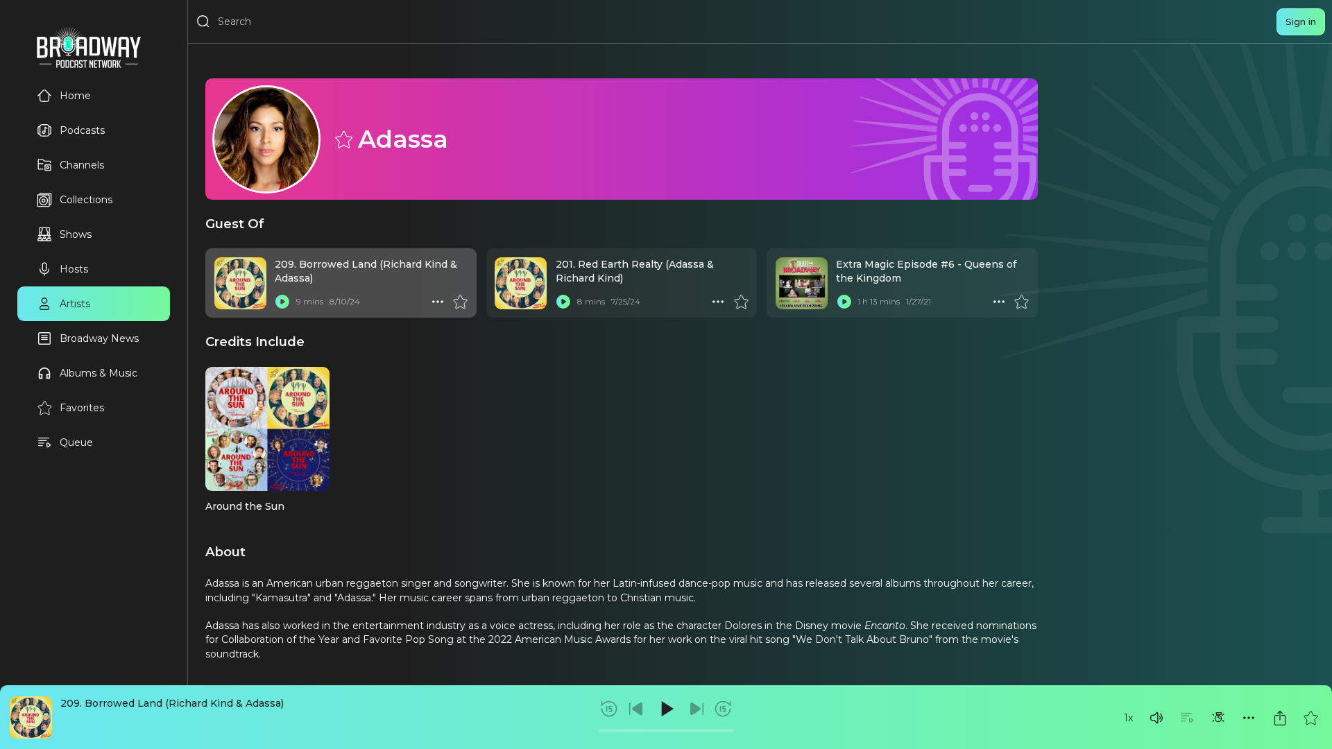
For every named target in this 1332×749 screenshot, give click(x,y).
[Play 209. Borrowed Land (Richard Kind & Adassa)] (282, 301)
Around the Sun (244, 506)
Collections (86, 199)
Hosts (74, 269)
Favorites (82, 408)
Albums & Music (98, 373)
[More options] (1248, 717)
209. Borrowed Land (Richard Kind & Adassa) (172, 703)
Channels (82, 165)
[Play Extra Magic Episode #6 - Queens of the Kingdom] (843, 301)
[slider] (666, 730)
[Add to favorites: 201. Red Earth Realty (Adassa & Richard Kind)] (741, 301)
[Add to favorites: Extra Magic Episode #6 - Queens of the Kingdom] (1021, 301)
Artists (75, 304)
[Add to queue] (1187, 718)
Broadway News (99, 338)
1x (1128, 718)
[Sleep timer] (1218, 717)
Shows (76, 234)
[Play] (666, 709)
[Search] (203, 21)
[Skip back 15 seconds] (609, 708)
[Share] (1280, 718)
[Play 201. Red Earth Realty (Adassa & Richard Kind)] (563, 301)
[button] (1156, 717)
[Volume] (1156, 717)
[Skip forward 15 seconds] (723, 708)
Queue (76, 442)
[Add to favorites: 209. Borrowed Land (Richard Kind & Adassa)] (1310, 718)
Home (75, 95)
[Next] (696, 708)
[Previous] (636, 708)
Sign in (1301, 21)
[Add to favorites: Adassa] (343, 139)
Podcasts (82, 130)
